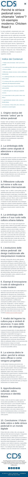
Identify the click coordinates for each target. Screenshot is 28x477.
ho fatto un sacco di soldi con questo (14, 312)
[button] (25, 4)
